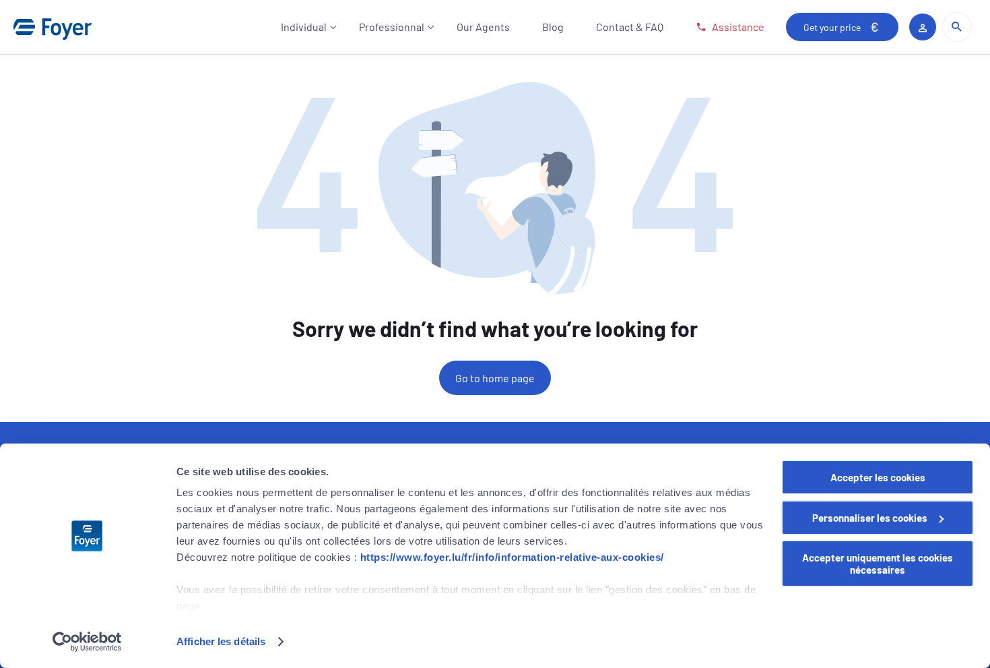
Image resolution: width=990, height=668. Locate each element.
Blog (553, 26)
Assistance (738, 26)
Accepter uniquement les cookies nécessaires (877, 563)
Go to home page (495, 377)
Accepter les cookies (877, 477)
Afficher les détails (220, 641)
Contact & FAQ (629, 26)
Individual (304, 26)
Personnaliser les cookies (869, 518)
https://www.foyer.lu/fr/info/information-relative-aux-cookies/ (512, 557)
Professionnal (391, 26)
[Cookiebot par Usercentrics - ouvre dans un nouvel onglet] (87, 642)
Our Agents (483, 26)
